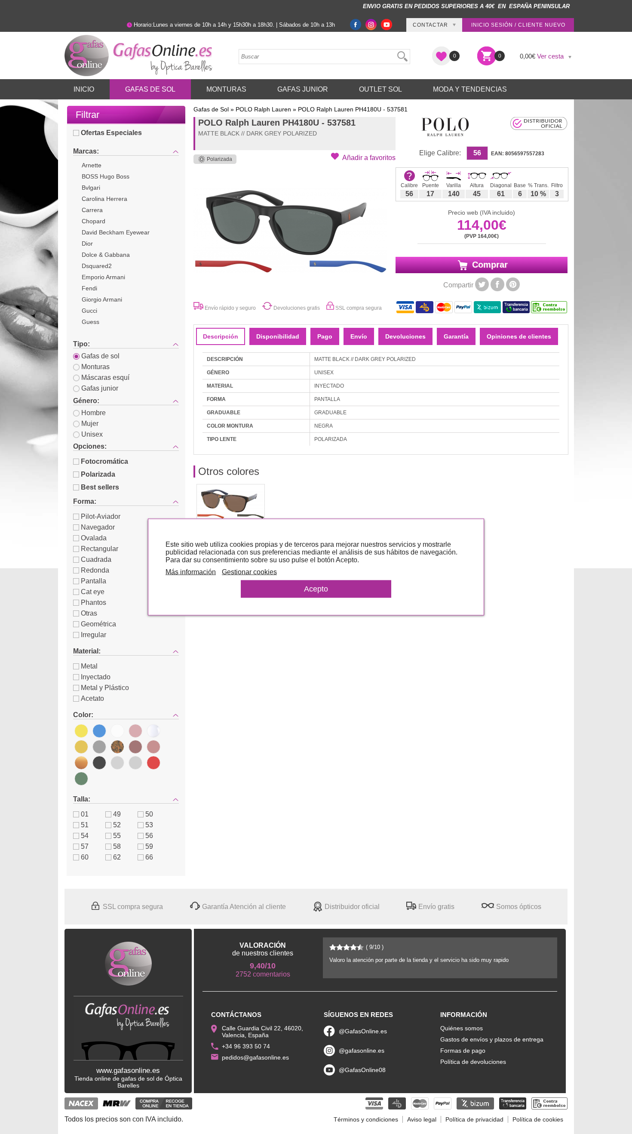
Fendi (89, 288)
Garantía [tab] (456, 336)
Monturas (226, 89)
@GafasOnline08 (362, 1069)
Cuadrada (96, 559)
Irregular (93, 634)
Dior (87, 243)
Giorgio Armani (102, 299)
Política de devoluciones (473, 1061)
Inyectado (95, 677)
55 (117, 835)
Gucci (89, 310)
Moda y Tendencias (470, 89)
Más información (191, 572)
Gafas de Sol (150, 89)
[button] (363, 157)
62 (117, 857)
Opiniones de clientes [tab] (519, 336)
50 (149, 814)
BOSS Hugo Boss (105, 176)
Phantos (93, 602)
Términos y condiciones (366, 1119)
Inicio (84, 89)
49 (117, 814)
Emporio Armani (103, 277)
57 (85, 846)
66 (149, 857)
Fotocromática (104, 461)
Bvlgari (91, 187)
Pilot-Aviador (100, 516)
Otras (89, 613)
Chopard (93, 221)
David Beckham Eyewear (116, 232)
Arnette (91, 165)
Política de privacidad (474, 1119)
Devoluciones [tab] (405, 336)
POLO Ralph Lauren (263, 109)
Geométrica (98, 624)
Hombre (93, 412)
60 (85, 857)
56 (149, 835)
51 (85, 825)
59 (149, 846)
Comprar (488, 264)
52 (117, 825)
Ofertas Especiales (111, 132)
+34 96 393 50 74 (246, 1046)
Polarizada (98, 474)
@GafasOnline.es (363, 1031)
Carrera (92, 209)
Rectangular (99, 548)
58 (117, 846)
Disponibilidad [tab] (277, 336)
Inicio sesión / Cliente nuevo (518, 25)
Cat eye (92, 591)
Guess (90, 321)
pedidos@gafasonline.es (255, 1057)
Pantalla (93, 581)
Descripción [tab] (220, 336)
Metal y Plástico (105, 687)
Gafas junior (99, 388)
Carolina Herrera (104, 198)
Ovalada (94, 538)
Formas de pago (462, 1050)
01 (85, 814)
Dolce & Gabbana (106, 254)
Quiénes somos (461, 1028)
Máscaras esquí (105, 377)
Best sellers (100, 487)
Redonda (95, 570)
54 (85, 835)
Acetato (92, 698)
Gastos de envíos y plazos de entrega (491, 1039)
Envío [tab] (358, 336)
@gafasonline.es (361, 1050)
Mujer (89, 423)
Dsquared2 (97, 265)
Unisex (92, 434)
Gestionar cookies (249, 572)
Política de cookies (537, 1119)
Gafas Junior (302, 89)
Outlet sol (380, 89)
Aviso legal (421, 1119)
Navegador (98, 527)
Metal (89, 666)
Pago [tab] (324, 336)
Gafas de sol (100, 356)
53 (149, 825)
